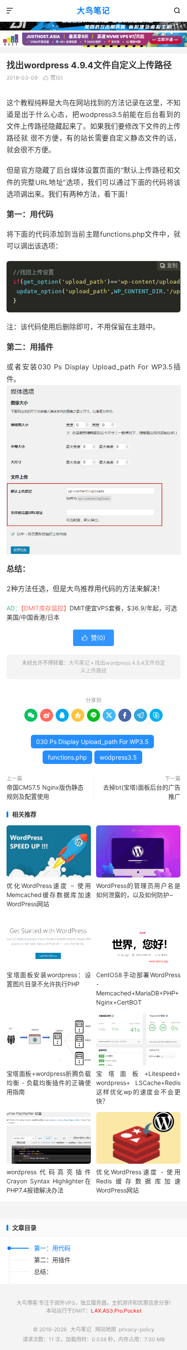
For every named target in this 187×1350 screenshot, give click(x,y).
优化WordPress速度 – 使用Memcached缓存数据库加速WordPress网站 (49, 895)
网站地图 (105, 1329)
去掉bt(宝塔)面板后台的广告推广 (141, 792)
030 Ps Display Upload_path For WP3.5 (92, 741)
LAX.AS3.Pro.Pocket (116, 1310)
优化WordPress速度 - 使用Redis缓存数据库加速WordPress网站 (138, 1181)
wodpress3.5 (118, 757)
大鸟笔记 (93, 10)
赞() (53, 77)
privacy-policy (136, 1329)
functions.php (67, 757)
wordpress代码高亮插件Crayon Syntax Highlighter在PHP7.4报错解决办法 (49, 1181)
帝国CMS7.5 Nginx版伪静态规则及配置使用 (45, 792)
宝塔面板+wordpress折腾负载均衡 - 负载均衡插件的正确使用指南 (49, 1082)
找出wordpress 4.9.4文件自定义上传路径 (89, 65)
